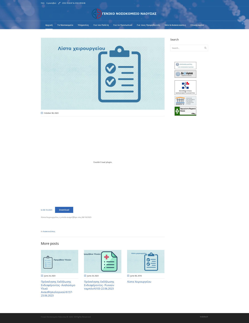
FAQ (42, 3)
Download (64, 209)
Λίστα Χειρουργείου (139, 281)
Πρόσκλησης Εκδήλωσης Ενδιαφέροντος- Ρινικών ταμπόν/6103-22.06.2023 (99, 285)
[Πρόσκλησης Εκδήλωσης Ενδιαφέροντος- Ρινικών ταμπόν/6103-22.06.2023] (102, 261)
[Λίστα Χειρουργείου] (145, 261)
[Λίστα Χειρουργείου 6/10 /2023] (103, 73)
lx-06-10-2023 (46, 210)
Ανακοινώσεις (49, 231)
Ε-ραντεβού (51, 3)
